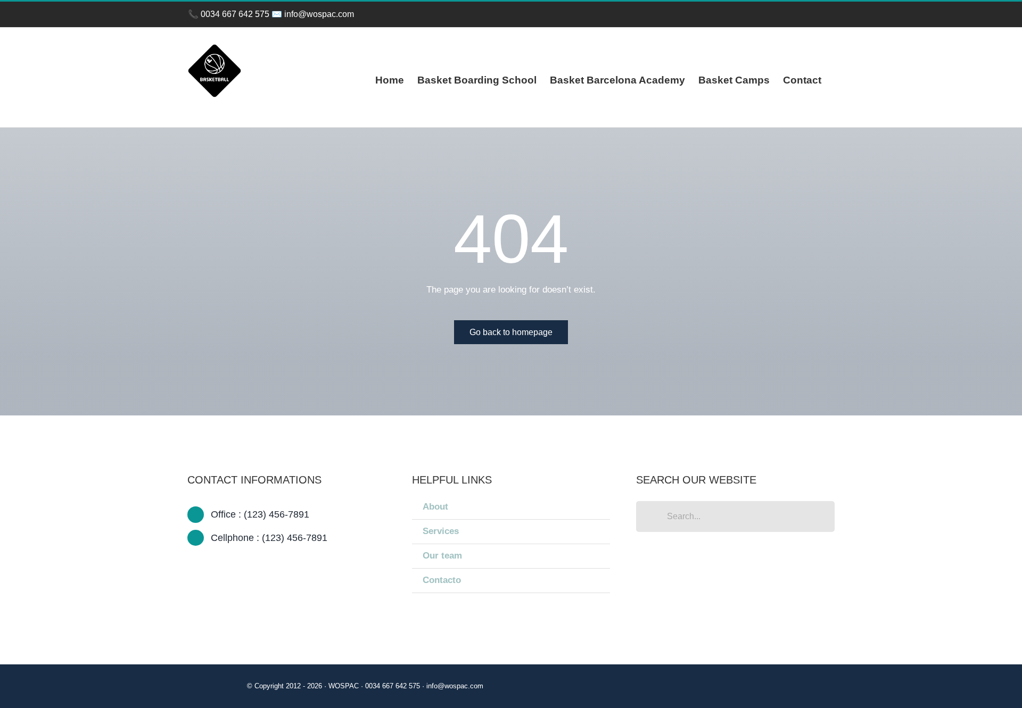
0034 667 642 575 (235, 14)
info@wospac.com (319, 14)
